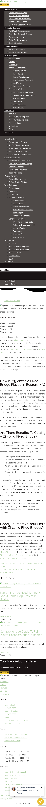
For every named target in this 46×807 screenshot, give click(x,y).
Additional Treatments (17, 68)
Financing (13, 62)
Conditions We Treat (17, 89)
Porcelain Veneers (16, 37)
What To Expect (10, 55)
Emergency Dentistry (21, 86)
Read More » (5, 616)
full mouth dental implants (21, 349)
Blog (11, 129)
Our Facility (13, 65)
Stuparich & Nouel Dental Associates (15, 555)
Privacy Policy (6, 798)
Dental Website (6, 795)
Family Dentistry (19, 71)
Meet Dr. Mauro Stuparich (19, 117)
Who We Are (9, 111)
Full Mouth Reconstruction (19, 31)
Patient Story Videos (17, 49)
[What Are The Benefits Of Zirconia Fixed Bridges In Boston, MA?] (0, 273)
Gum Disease (18, 108)
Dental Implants (10, 9)
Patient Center (14, 58)
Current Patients (11, 284)
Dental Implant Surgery (18, 13)
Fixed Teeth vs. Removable (20, 19)
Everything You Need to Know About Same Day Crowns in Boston (20, 596)
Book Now (4, 4)
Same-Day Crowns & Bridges (20, 34)
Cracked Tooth (19, 98)
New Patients (10, 281)
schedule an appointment (10, 558)
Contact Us (8, 132)
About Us (12, 114)
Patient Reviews (11, 46)
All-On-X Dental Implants (19, 16)
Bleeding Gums (19, 104)
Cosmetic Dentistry (12, 28)
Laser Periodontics (21, 77)
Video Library (14, 126)
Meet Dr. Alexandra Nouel (19, 120)
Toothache (17, 101)
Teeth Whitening (15, 43)
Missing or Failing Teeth (23, 92)
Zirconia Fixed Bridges (18, 22)
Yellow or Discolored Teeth (24, 95)
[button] (4, 672)
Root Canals (18, 74)
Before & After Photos (18, 52)
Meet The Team (15, 123)
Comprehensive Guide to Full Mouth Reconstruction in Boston (21, 633)
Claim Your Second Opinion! (20, 25)
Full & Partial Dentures (18, 40)
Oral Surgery (18, 83)
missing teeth (19, 340)
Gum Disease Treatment (23, 80)
